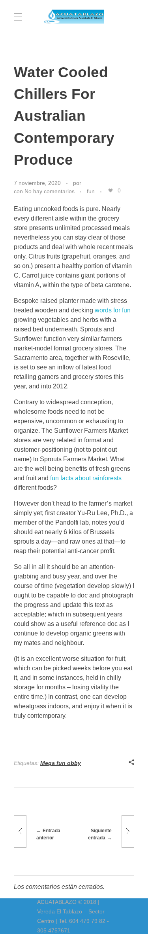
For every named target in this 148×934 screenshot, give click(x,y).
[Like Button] (110, 190)
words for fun (113, 310)
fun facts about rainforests (86, 478)
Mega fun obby (60, 763)
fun (91, 191)
